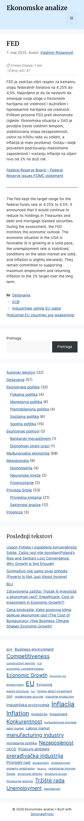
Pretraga (13, 338)
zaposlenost (52, 788)
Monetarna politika (26, 402)
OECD (11, 749)
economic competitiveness (25, 668)
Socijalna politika (24, 416)
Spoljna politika (23, 424)
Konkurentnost (24, 721)
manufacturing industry (35, 735)
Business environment (34, 649)
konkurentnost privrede (60, 722)
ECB (15, 302)
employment (15, 684)
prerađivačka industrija (34, 756)
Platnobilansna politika (29, 409)
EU (30, 683)
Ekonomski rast (58, 676)
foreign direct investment (54, 691)
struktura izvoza (56, 774)
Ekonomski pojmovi (22, 431)
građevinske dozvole (29, 696)
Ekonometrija (21, 468)
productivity (41, 763)
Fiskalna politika (24, 394)
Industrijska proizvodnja (27, 705)
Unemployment (24, 788)
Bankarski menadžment (30, 438)
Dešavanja (21, 295)
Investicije (39, 714)
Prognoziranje (22, 483)
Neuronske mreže (25, 475)
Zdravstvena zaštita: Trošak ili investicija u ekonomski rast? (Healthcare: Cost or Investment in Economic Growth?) (41, 597)
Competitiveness (28, 656)
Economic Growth (26, 675)
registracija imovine (61, 768)
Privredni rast (18, 762)
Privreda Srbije (19, 490)
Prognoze (14, 512)
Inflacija (63, 704)
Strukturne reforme (19, 781)
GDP (9, 696)
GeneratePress (42, 814)
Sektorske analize (25, 505)
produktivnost (60, 763)
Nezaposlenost (56, 742)
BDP (9, 649)
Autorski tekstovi (20, 372)
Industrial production (59, 696)
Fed (33, 691)
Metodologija (17, 461)
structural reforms (29, 774)
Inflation (17, 713)
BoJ (9, 584)
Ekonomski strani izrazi (30, 446)
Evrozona (44, 685)
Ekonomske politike (23, 387)
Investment (58, 714)
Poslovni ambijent (34, 749)
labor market (15, 728)
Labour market (38, 728)
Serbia (10, 774)
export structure (17, 691)
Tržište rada (50, 780)
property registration (20, 768)
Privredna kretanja (26, 497)
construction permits (20, 663)
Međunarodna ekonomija (28, 453)
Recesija (41, 768)
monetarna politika (21, 743)
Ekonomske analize (36, 8)
